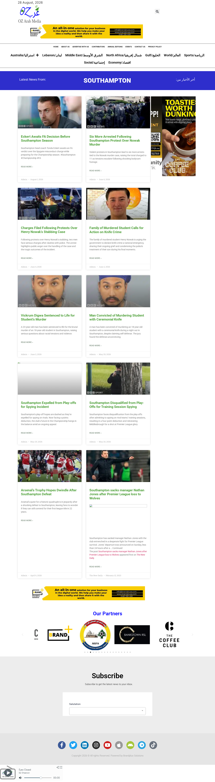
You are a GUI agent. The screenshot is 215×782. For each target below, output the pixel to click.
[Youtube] (107, 745)
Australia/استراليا (22, 55)
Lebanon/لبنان (52, 55)
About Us (65, 47)
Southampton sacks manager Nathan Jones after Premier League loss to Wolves (116, 494)
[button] (157, 11)
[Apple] (119, 745)
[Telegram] (142, 745)
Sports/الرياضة (194, 55)
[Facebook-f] (62, 745)
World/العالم (172, 55)
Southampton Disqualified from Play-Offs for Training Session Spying (116, 405)
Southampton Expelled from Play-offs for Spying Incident (48, 405)
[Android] (130, 745)
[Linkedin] (85, 745)
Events (128, 47)
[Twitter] (73, 745)
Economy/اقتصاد (119, 62)
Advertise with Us (80, 47)
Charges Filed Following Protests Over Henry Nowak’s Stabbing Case (49, 230)
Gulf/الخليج (152, 55)
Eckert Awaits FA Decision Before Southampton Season (45, 138)
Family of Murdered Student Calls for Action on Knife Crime (116, 230)
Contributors (98, 47)
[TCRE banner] (107, 37)
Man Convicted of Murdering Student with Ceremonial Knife (116, 317)
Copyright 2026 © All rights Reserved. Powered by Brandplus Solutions (108, 755)
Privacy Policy (155, 47)
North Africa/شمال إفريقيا (124, 55)
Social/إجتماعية (94, 62)
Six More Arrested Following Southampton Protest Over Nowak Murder (114, 140)
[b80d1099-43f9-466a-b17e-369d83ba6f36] (173, 175)
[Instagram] (96, 745)
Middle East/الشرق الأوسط (84, 55)
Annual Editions (115, 47)
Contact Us (140, 47)
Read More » (27, 167)
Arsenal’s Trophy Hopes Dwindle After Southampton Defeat (49, 492)
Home (55, 47)
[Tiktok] (153, 745)
